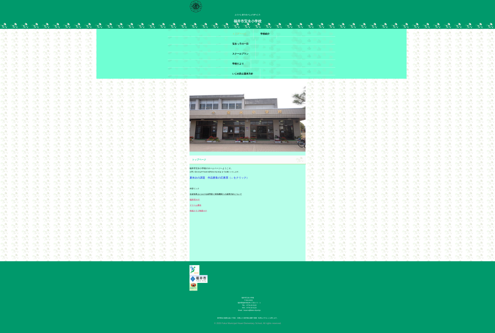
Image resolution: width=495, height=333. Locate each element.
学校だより (238, 63)
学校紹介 (265, 33)
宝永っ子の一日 (240, 44)
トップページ (239, 33)
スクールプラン (240, 53)
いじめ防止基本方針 (242, 73)
